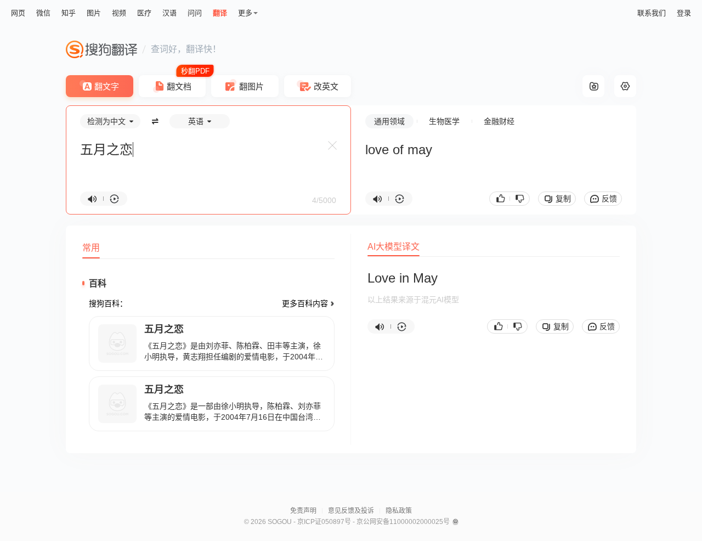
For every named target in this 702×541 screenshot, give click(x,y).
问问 (195, 13)
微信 (43, 13)
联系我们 (651, 13)
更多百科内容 (305, 303)
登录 (684, 13)
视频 (119, 13)
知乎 (68, 13)
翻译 (220, 13)
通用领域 (389, 121)
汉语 (169, 13)
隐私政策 (399, 511)
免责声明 (303, 511)
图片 (94, 13)
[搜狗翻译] (101, 49)
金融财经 (499, 121)
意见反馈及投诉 (351, 511)
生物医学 (444, 121)
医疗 (144, 13)
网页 (18, 13)
